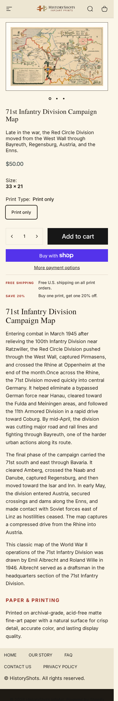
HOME (10, 654)
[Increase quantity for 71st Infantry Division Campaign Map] (37, 236)
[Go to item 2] (57, 98)
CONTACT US (17, 666)
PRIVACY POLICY (60, 666)
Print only (21, 212)
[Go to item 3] (63, 98)
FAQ (68, 654)
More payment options (57, 267)
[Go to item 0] (50, 98)
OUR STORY (40, 654)
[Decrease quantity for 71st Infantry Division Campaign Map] (12, 236)
